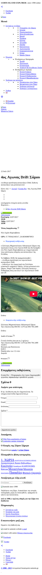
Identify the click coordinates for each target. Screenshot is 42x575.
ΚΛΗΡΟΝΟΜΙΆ (28, 466)
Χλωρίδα (23, 43)
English (10, 101)
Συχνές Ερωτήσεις (12, 514)
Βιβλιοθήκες (26, 463)
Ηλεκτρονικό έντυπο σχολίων (17, 516)
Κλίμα (22, 53)
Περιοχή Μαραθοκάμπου (29, 78)
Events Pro (22, 189)
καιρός (14, 450)
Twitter (6, 542)
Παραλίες (15, 472)
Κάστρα (4, 469)
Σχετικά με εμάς (12, 510)
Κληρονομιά (24, 65)
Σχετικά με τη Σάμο (13, 26)
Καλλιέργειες (25, 47)
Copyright (9, 562)
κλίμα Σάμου (24, 450)
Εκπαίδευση (17, 466)
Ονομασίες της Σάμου (28, 28)
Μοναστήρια (15, 468)
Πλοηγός (9, 57)
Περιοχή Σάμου (25, 72)
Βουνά (22, 36)
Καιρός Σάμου (25, 55)
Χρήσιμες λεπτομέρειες (28, 88)
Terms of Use (11, 558)
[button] (2, 97)
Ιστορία (22, 30)
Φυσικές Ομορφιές (32, 472)
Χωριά (22, 61)
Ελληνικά (11, 103)
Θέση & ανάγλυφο (26, 34)
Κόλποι (22, 40)
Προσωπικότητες (26, 32)
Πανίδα (22, 45)
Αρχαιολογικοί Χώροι (11, 463)
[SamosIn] (3, 17)
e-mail (24, 529)
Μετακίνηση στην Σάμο (28, 84)
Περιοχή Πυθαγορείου (28, 76)
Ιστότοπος (4, 406)
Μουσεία (28, 469)
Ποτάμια (23, 38)
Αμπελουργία (25, 49)
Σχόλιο (4, 411)
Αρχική (14, 189)
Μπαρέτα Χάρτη (7, 111)
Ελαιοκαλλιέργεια (26, 51)
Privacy (8, 560)
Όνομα (4, 398)
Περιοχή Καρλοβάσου (28, 74)
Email (3, 402)
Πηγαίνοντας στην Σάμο (28, 82)
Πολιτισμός (24, 63)
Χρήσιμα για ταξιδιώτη (14, 80)
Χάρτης (4, 109)
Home (8, 556)
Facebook (7, 537)
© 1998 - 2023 (6, 568)
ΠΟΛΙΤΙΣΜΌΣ (5, 473)
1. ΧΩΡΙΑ (7, 460)
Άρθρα (8, 91)
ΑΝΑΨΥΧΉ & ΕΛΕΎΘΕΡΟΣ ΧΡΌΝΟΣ (25, 460)
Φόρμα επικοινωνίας (25, 533)
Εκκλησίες (7, 465)
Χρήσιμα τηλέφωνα (27, 86)
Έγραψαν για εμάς (12, 512)
